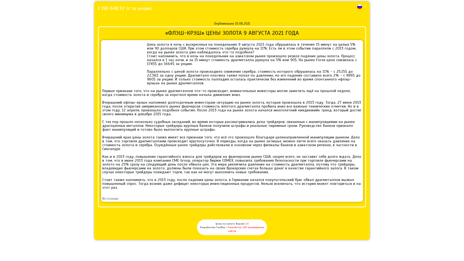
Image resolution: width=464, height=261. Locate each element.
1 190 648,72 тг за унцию (125, 8)
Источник (110, 198)
